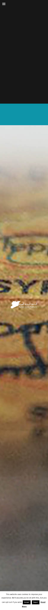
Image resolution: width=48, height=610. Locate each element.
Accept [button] (26, 602)
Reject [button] (35, 602)
